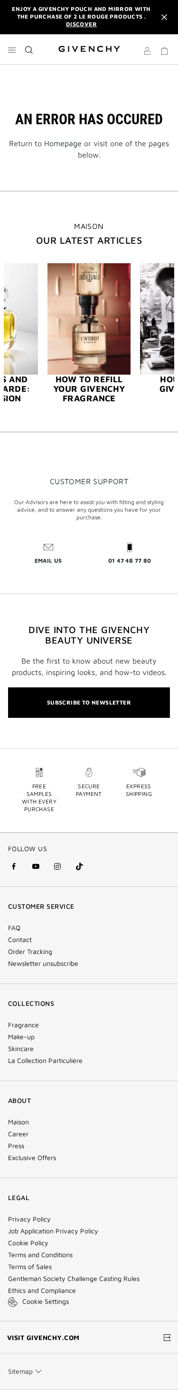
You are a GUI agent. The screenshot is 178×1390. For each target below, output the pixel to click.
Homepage (63, 143)
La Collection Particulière (45, 1060)
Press (16, 1146)
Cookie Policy (28, 1243)
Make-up (21, 1037)
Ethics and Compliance (42, 1290)
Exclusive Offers (32, 1158)
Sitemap (20, 1371)
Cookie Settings (45, 1301)
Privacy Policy (29, 1219)
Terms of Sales (30, 1267)
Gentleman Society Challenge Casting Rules (74, 1278)
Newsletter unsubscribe (43, 963)
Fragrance (23, 1025)
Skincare (21, 1048)
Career (18, 1134)
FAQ (14, 928)
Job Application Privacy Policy (53, 1231)
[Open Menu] (12, 50)
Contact (20, 939)
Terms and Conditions (40, 1255)
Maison (18, 1122)
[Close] (164, 17)
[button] (147, 52)
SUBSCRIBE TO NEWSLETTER (89, 702)
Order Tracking (30, 951)
